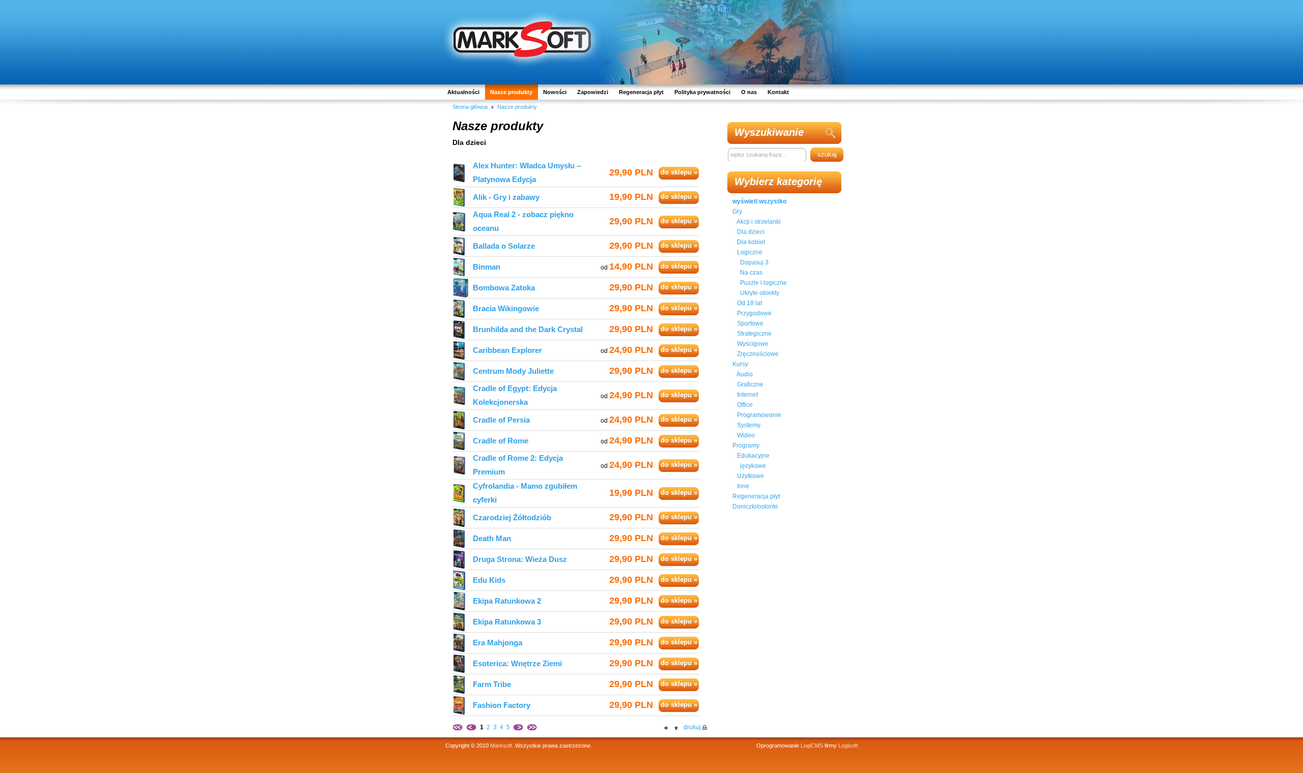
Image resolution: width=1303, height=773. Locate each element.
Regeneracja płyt (641, 92)
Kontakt (778, 92)
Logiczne (749, 252)
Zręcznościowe (758, 354)
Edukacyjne (753, 455)
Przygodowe (754, 313)
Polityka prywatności (702, 92)
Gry (737, 211)
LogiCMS (812, 745)
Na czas (751, 272)
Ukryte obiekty (759, 292)
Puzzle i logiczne (763, 282)
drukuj (692, 727)
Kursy (740, 364)
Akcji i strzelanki (759, 221)
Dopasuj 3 (754, 262)
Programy (745, 445)
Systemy (748, 425)
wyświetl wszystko (759, 201)
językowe (753, 465)
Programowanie (759, 415)
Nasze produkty (511, 92)
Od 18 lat (749, 303)
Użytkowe (750, 476)
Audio (745, 374)
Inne (743, 486)
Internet (747, 394)
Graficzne (750, 384)
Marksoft (501, 745)
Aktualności (463, 92)
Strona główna (470, 107)
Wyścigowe (753, 343)
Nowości (554, 92)
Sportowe (750, 323)
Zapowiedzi (592, 92)
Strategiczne (754, 333)
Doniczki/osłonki (755, 506)
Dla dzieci (750, 231)
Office (745, 404)
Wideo (746, 435)
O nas (749, 92)
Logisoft (848, 745)
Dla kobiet (751, 242)
